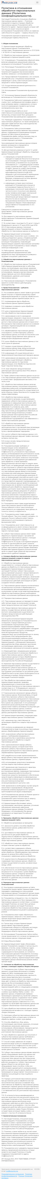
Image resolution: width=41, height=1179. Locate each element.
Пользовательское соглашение (12, 1174)
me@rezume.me (12, 1171)
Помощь (21, 1176)
